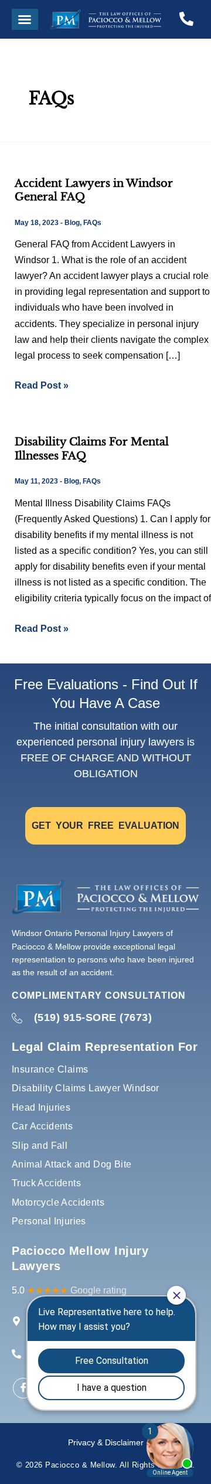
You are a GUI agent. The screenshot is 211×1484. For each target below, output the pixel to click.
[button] (25, 19)
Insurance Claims (50, 1069)
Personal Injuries (49, 1221)
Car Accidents (42, 1126)
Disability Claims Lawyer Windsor (85, 1088)
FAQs (92, 223)
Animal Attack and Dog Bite (71, 1164)
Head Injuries (41, 1107)
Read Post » (42, 383)
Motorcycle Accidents (58, 1202)
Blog (72, 223)
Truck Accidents (46, 1183)
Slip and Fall (39, 1146)
